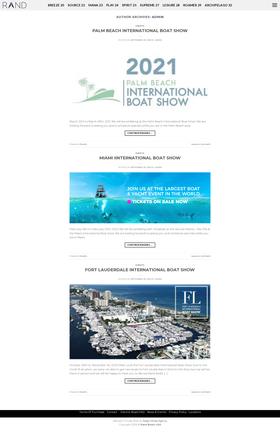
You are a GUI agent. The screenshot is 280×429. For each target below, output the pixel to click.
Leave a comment (200, 144)
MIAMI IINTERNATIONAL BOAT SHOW (140, 157)
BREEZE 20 (56, 5)
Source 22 (76, 5)
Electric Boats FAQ (133, 412)
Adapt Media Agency (155, 420)
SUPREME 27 (149, 5)
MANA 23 (95, 5)
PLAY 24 (112, 5)
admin (158, 17)
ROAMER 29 (192, 5)
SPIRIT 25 (129, 5)
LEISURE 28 (171, 5)
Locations (195, 412)
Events (140, 26)
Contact (112, 412)
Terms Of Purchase (91, 412)
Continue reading (140, 133)
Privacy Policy (178, 412)
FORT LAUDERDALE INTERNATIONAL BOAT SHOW (140, 269)
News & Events (157, 412)
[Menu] (275, 5)
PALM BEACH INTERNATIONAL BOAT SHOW (140, 30)
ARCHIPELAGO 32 (218, 5)
